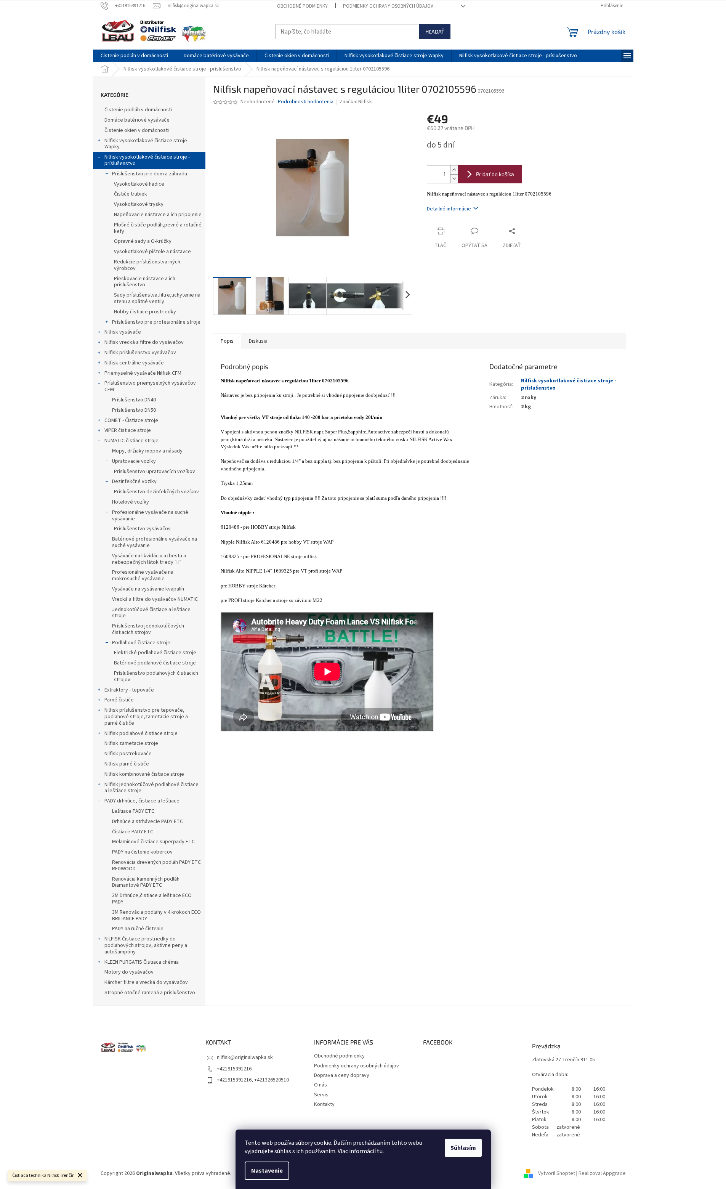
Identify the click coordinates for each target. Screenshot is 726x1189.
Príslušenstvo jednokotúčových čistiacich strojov (148, 629)
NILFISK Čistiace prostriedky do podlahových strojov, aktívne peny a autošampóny (145, 945)
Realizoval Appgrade (602, 1173)
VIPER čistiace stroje (127, 430)
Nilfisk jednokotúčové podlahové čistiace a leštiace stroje (151, 788)
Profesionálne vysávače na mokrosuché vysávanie (142, 575)
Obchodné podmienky (302, 6)
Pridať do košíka (495, 174)
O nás (320, 1085)
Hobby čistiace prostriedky (145, 312)
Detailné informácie (449, 209)
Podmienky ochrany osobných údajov (388, 6)
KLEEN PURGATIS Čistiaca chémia (141, 962)
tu (380, 1151)
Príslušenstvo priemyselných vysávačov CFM (150, 386)
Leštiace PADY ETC (133, 811)
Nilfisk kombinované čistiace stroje (144, 774)
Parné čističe (119, 700)
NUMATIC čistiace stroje (131, 440)
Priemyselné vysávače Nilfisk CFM (142, 373)
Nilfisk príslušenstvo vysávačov (140, 352)
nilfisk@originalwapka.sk (245, 1057)
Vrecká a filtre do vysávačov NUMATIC (155, 599)
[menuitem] (134, 56)
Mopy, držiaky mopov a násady (147, 451)
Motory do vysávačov (129, 972)
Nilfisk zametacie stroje (131, 743)
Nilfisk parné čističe (126, 764)
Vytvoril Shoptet (556, 1173)
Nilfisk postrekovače (128, 753)
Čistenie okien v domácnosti (136, 130)
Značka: (356, 102)
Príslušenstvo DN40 (134, 400)
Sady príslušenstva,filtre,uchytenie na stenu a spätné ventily (157, 298)
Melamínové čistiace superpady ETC (153, 842)
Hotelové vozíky (130, 502)
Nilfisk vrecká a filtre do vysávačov (144, 342)
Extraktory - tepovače (129, 690)
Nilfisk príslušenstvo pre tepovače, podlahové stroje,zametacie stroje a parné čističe (146, 716)
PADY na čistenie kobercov (142, 852)
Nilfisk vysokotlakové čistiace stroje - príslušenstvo (147, 160)
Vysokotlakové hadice (139, 184)
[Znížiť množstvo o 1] (454, 178)
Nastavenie (267, 1171)
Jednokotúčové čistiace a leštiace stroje (151, 613)
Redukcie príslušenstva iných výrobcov (147, 265)
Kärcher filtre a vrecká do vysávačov (146, 982)
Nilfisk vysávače (122, 332)
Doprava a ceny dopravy (341, 1075)
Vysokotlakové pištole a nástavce (152, 251)
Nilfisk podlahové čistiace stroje (141, 733)
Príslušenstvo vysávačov (142, 529)
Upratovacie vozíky (134, 461)
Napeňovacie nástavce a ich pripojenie (158, 214)
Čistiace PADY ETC (132, 832)
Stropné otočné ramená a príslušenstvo (149, 992)
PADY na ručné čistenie (137, 928)
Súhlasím (463, 1148)
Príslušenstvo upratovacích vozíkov (154, 471)
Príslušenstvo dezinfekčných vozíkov (156, 492)
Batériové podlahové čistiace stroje (155, 663)
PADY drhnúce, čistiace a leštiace (141, 801)
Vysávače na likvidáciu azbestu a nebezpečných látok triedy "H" (149, 559)
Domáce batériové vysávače (137, 120)
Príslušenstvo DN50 (134, 410)
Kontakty (324, 1104)
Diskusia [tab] (258, 341)
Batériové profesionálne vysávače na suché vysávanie (154, 542)
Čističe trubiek (130, 194)
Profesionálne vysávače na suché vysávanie (150, 516)
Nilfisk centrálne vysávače (134, 363)
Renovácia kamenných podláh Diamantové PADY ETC (145, 882)
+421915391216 (234, 1069)
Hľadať (434, 31)
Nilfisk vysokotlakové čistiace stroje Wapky (145, 144)
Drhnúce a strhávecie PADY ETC (147, 821)
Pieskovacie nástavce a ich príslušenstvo (144, 282)
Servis (321, 1095)
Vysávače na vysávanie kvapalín (148, 589)
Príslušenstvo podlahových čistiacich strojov (156, 676)
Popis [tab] (227, 341)
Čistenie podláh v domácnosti (138, 110)
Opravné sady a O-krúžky (142, 241)
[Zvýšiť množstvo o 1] (454, 169)
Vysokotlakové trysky (138, 204)
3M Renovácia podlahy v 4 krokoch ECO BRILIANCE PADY (156, 915)
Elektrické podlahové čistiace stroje (155, 652)
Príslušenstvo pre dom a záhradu (149, 174)
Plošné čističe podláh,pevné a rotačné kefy (158, 228)
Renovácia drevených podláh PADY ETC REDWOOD (156, 865)
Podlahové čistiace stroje (141, 643)
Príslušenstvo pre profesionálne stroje (156, 322)
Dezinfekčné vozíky (134, 481)
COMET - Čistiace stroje (131, 420)
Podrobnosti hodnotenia (305, 102)
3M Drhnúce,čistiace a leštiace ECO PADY (152, 899)
